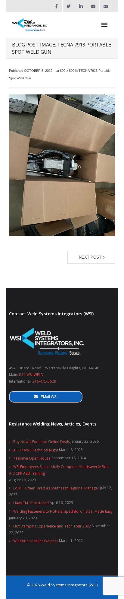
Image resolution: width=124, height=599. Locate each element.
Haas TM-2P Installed (31, 502)
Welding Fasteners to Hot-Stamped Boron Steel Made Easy (63, 511)
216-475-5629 (44, 381)
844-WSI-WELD (31, 374)
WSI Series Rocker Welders (35, 540)
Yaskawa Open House (32, 458)
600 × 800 (67, 70)
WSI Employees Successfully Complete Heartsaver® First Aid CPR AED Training (59, 470)
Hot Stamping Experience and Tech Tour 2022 (52, 526)
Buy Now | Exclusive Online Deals (41, 441)
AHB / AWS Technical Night (35, 450)
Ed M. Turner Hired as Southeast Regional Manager (56, 488)
